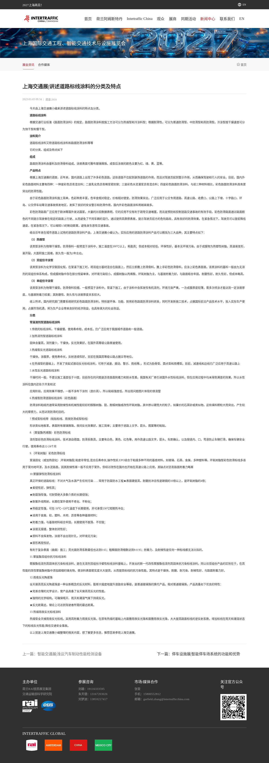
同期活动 (188, 19)
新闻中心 (207, 19)
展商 (172, 19)
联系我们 (227, 19)
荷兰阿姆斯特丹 (109, 19)
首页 (88, 19)
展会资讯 (28, 64)
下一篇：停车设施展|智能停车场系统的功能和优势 (198, 654)
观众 (160, 19)
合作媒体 (44, 64)
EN (244, 4)
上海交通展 (45, 108)
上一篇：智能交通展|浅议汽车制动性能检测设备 (62, 654)
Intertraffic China (139, 19)
